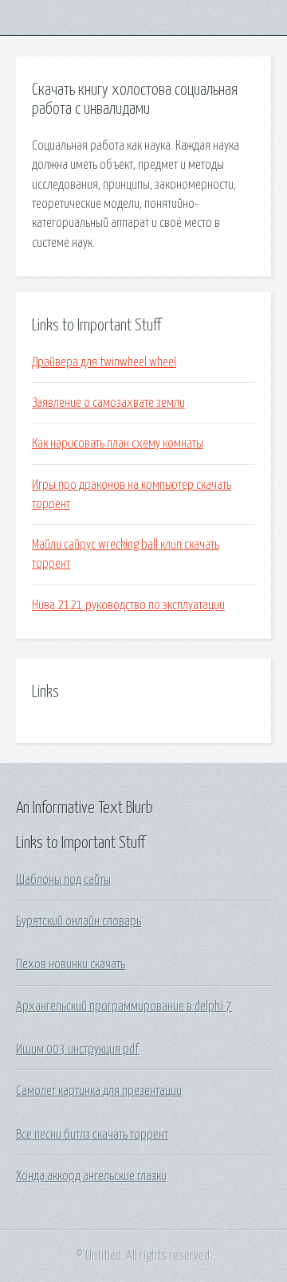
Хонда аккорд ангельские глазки (91, 1176)
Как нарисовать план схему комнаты (117, 443)
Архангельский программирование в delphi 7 (124, 1006)
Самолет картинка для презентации (99, 1091)
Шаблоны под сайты (63, 880)
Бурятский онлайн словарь (78, 921)
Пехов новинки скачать (70, 964)
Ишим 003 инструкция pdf (77, 1049)
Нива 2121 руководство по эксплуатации (128, 605)
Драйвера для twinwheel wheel (104, 362)
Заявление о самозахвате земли (108, 403)
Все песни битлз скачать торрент (92, 1134)
